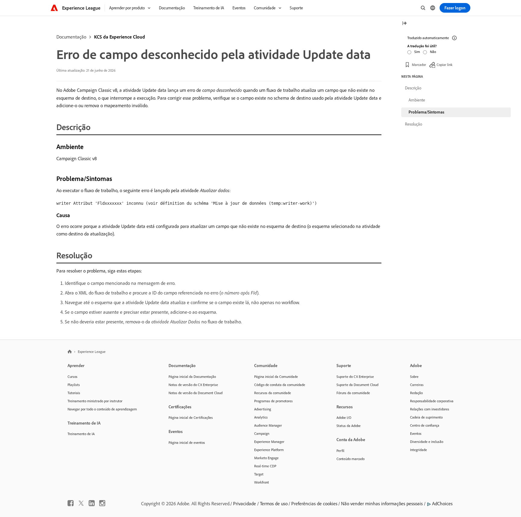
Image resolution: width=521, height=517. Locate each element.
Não (433, 51)
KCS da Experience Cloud (119, 37)
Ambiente (417, 100)
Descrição (413, 88)
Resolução (413, 124)
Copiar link (445, 64)
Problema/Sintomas (426, 112)
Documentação (71, 37)
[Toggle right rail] (404, 23)
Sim (417, 51)
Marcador (419, 64)
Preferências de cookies (314, 503)
